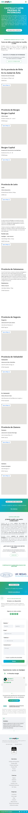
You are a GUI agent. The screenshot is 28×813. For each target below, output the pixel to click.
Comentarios (7, 645)
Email (5, 630)
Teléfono (6, 637)
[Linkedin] (11, 614)
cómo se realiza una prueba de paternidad (14, 532)
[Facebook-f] (13, 614)
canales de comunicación (13, 223)
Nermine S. (10, 678)
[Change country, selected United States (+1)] (5, 640)
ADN (11, 48)
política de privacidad (16, 657)
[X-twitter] (17, 614)
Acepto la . (14, 657)
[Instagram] (15, 614)
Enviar (14, 661)
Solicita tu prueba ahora (14, 61)
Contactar (14, 555)
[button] (3, 723)
